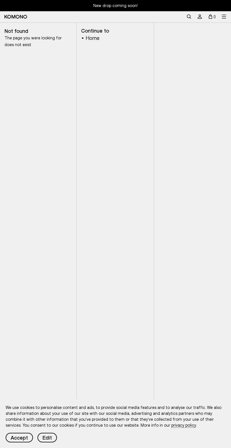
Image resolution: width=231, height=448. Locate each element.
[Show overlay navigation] (224, 16)
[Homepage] (16, 16)
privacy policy (183, 425)
